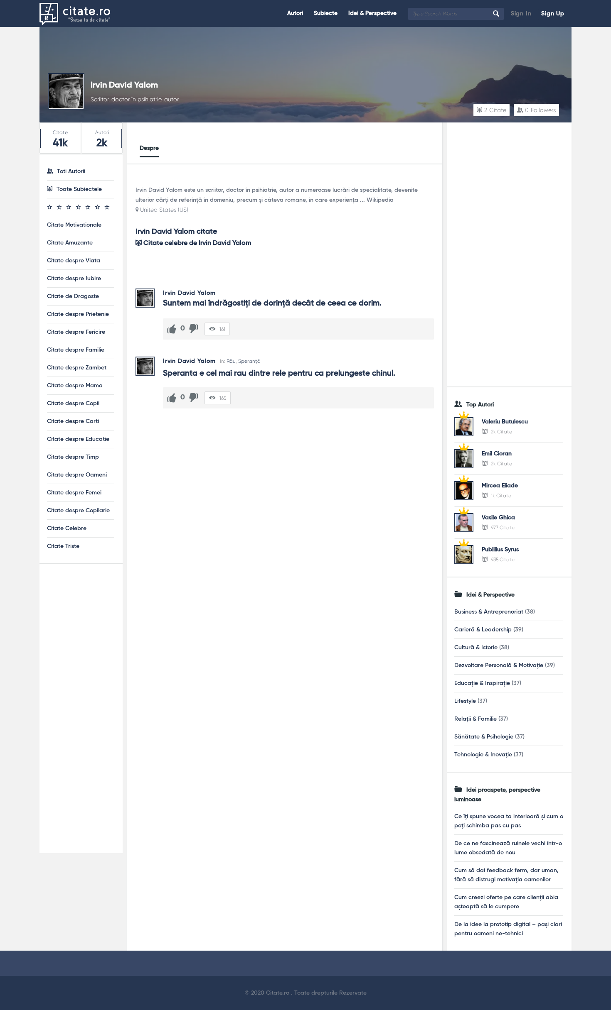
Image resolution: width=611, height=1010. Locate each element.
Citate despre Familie (75, 350)
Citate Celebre (66, 528)
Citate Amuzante (70, 243)
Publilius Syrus (500, 550)
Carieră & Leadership (483, 630)
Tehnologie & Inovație (483, 755)
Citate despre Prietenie (78, 314)
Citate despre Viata (73, 261)
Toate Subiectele (79, 189)
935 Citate (502, 559)
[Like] (171, 329)
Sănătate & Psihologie (483, 737)
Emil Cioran (497, 454)
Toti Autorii (71, 171)
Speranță (249, 361)
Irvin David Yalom (124, 85)
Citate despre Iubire (74, 278)
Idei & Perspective (372, 13)
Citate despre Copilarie (78, 511)
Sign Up (552, 14)
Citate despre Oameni (77, 475)
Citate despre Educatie (78, 439)
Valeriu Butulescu (505, 422)
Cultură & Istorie (476, 648)
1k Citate (500, 496)
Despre (149, 148)
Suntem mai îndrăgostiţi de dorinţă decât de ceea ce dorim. (272, 303)
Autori (295, 13)
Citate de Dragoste (73, 296)
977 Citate (502, 528)
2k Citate (501, 432)
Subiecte (326, 13)
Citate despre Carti (73, 421)
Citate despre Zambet (76, 368)
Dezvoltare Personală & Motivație (498, 665)
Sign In (521, 14)
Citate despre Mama (75, 386)
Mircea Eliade (500, 486)
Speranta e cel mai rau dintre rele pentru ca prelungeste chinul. (279, 373)
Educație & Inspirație (482, 683)
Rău (231, 361)
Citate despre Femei (74, 493)
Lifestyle (465, 701)
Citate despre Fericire (76, 332)
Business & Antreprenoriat (488, 612)
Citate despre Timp (73, 457)
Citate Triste (63, 546)
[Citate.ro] (81, 13)
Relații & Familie (475, 719)
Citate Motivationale (74, 225)
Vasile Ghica (498, 518)
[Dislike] (193, 329)
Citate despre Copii (73, 403)
